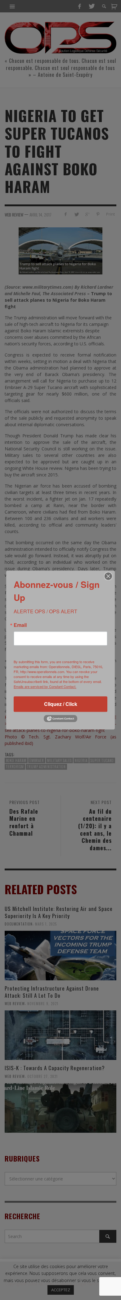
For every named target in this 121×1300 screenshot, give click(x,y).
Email (20, 625)
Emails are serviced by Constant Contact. (45, 686)
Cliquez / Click (60, 703)
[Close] (108, 576)
